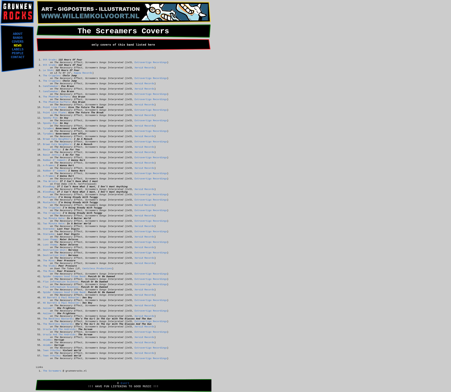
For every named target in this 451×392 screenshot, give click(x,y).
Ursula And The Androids (59, 329)
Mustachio (49, 197)
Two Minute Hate (53, 218)
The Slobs (49, 266)
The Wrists (50, 181)
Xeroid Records (144, 67)
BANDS (18, 38)
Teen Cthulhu (51, 350)
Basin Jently (51, 149)
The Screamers (52, 371)
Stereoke (48, 229)
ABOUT (18, 34)
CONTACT (17, 57)
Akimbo (47, 340)
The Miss (48, 260)
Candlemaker (50, 86)
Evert (125, 383)
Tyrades (48, 128)
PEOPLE (17, 53)
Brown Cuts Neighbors (57, 139)
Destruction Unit (54, 250)
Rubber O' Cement (54, 160)
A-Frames (48, 165)
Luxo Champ (50, 239)
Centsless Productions (97, 268)
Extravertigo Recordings (151, 62)
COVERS (17, 42)
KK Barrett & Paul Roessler (61, 297)
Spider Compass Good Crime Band (64, 276)
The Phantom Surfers (56, 96)
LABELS (17, 49)
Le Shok (48, 70)
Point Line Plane (54, 107)
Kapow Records (83, 73)
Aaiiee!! (48, 308)
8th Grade (49, 59)
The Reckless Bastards (58, 318)
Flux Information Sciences (60, 281)
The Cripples (51, 75)
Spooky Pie (50, 118)
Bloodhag (48, 186)
